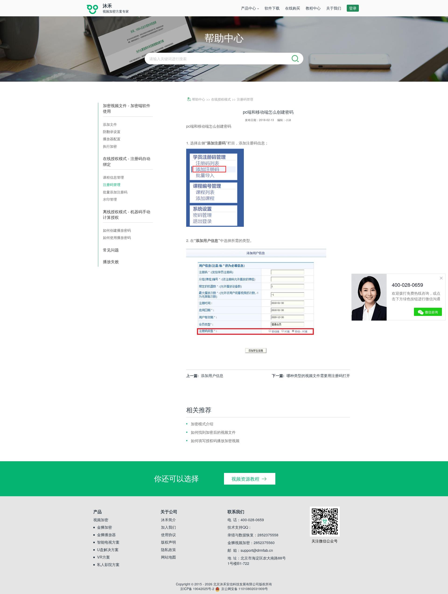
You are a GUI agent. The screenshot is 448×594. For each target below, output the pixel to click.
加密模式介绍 (202, 423)
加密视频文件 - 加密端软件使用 (126, 108)
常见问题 (111, 250)
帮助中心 (198, 99)
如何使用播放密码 (117, 237)
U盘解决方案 (108, 549)
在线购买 (292, 8)
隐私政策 (168, 549)
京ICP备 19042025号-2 (197, 588)
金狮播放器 (106, 534)
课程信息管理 (113, 177)
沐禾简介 (168, 519)
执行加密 (110, 146)
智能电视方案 (108, 542)
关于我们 (333, 8)
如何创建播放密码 (117, 230)
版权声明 (168, 542)
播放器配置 (111, 138)
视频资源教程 (245, 478)
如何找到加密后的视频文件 (213, 432)
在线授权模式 (221, 99)
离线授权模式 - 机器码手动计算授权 (126, 214)
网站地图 (168, 557)
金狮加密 (104, 527)
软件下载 (272, 8)
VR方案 (103, 557)
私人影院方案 (108, 564)
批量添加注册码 (115, 191)
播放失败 (111, 261)
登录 (353, 8)
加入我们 (168, 527)
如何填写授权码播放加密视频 (215, 440)
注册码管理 (111, 184)
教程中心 (313, 8)
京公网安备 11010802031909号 (244, 588)
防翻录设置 (111, 131)
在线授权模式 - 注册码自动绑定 (126, 161)
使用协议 (168, 534)
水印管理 (110, 199)
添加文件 (110, 124)
